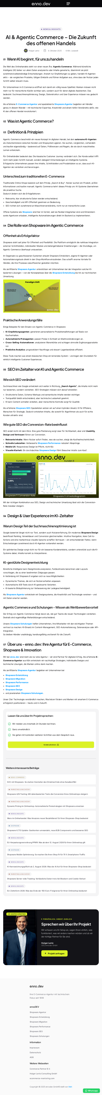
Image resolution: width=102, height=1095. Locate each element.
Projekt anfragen (56, 953)
